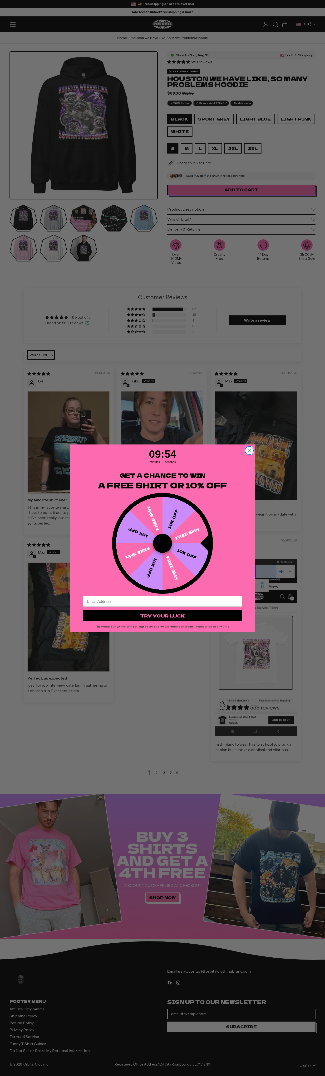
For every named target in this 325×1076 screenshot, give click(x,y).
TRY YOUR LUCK (162, 615)
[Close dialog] (249, 450)
